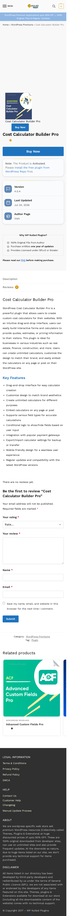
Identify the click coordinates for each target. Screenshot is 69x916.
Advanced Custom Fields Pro (24, 724)
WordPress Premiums (22, 24)
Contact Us (9, 795)
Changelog (9, 805)
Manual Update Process (17, 810)
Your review (11, 533)
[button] (61, 6)
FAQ (23, 260)
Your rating (11, 517)
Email (8, 587)
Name (8, 570)
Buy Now (20, 127)
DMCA (6, 780)
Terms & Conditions (14, 763)
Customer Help (12, 800)
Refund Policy (11, 774)
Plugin (34, 640)
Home (6, 24)
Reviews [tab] (10, 287)
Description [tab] (10, 279)
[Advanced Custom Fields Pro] (31, 688)
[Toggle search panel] (54, 6)
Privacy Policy (11, 768)
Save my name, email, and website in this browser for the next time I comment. (32, 606)
